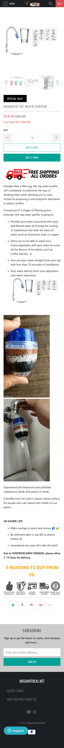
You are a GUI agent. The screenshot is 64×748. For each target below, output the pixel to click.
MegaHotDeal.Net (36, 723)
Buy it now (32, 157)
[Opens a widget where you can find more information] (16, 731)
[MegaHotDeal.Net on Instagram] (35, 712)
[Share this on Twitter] (13, 605)
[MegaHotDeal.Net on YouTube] (28, 712)
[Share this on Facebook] (22, 605)
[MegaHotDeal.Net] (32, 3)
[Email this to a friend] (50, 605)
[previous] (6, 82)
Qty (6, 130)
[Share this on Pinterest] (31, 605)
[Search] (52, 3)
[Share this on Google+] (41, 605)
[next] (57, 82)
